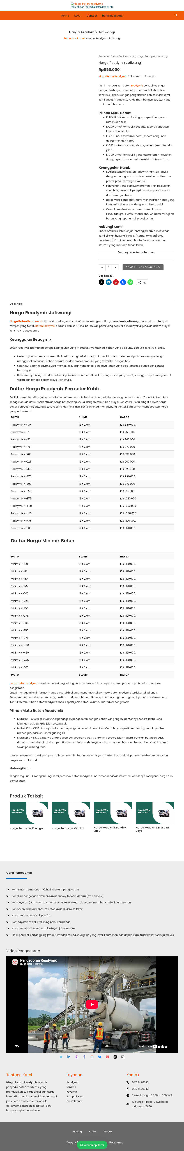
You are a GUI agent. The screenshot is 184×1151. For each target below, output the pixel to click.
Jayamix (71, 1092)
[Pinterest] (107, 1057)
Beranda (104, 56)
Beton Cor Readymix (123, 56)
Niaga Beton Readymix (113, 76)
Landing (77, 1131)
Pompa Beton (75, 1096)
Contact (92, 15)
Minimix (71, 1087)
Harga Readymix (112, 15)
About (78, 15)
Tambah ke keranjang (143, 267)
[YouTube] (92, 1057)
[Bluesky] (99, 1057)
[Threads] (115, 1057)
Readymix (72, 1082)
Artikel (92, 1131)
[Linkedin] (68, 1057)
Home (65, 15)
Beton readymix (45, 326)
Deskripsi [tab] (16, 304)
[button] (176, 15)
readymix (137, 85)
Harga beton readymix (24, 683)
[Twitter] (61, 1057)
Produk (108, 1131)
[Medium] (123, 1057)
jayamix (16, 1106)
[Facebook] (84, 1057)
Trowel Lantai (74, 1101)
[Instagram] (76, 1057)
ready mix (33, 1087)
